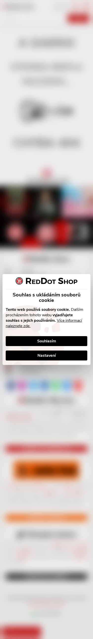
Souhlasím (46, 341)
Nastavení (46, 355)
